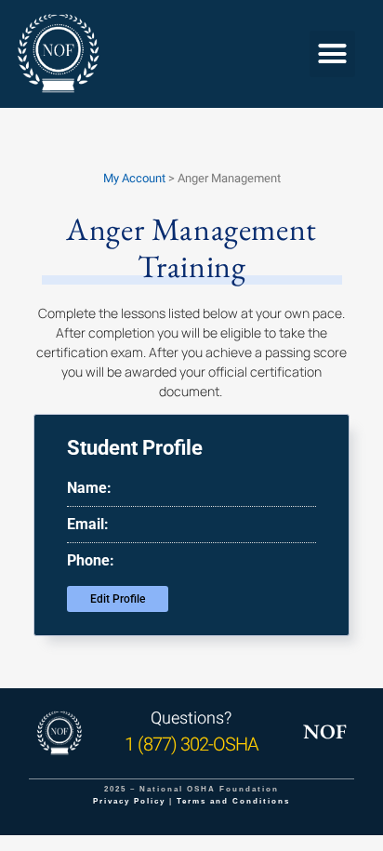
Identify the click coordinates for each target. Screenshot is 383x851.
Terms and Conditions (233, 801)
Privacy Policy (129, 801)
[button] (333, 54)
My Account (134, 178)
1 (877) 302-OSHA (191, 744)
